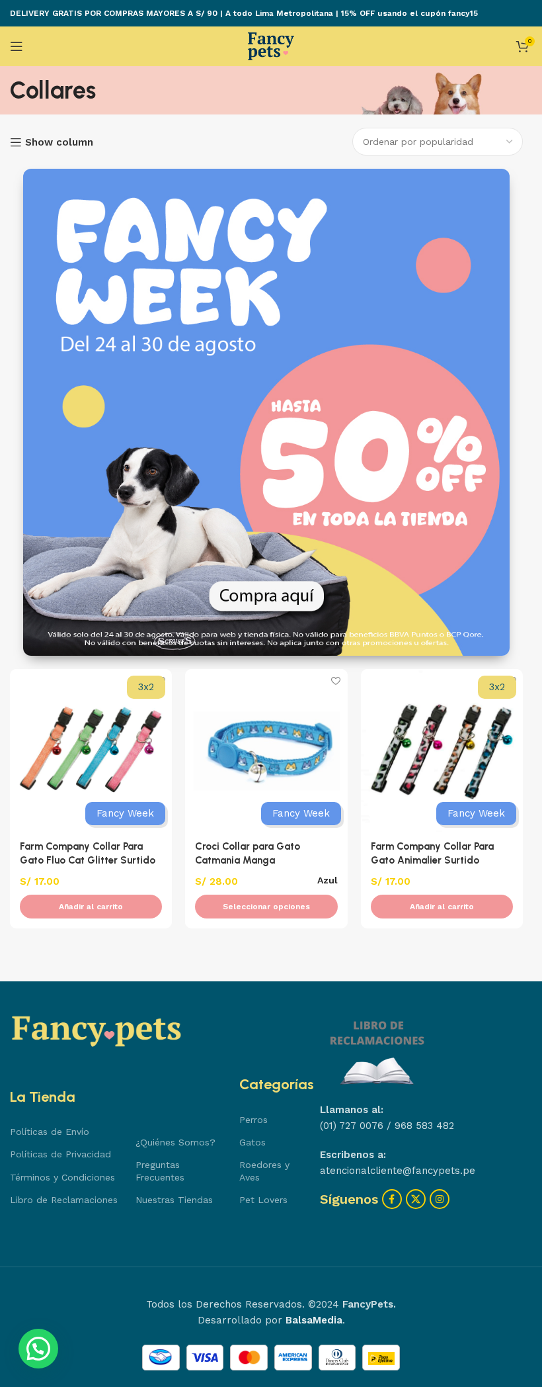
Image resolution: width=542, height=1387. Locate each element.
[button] (91, 906)
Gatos (252, 1142)
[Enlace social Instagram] (439, 1199)
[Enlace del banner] (266, 412)
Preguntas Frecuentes (160, 1170)
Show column (59, 142)
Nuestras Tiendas (174, 1199)
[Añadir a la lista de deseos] (336, 680)
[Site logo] (271, 46)
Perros (253, 1119)
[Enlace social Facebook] (392, 1199)
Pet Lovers (263, 1199)
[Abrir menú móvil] (16, 46)
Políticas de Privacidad (60, 1154)
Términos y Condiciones (62, 1177)
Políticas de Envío (49, 1131)
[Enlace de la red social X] (416, 1199)
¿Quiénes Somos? (175, 1142)
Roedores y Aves (264, 1170)
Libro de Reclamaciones (64, 1199)
